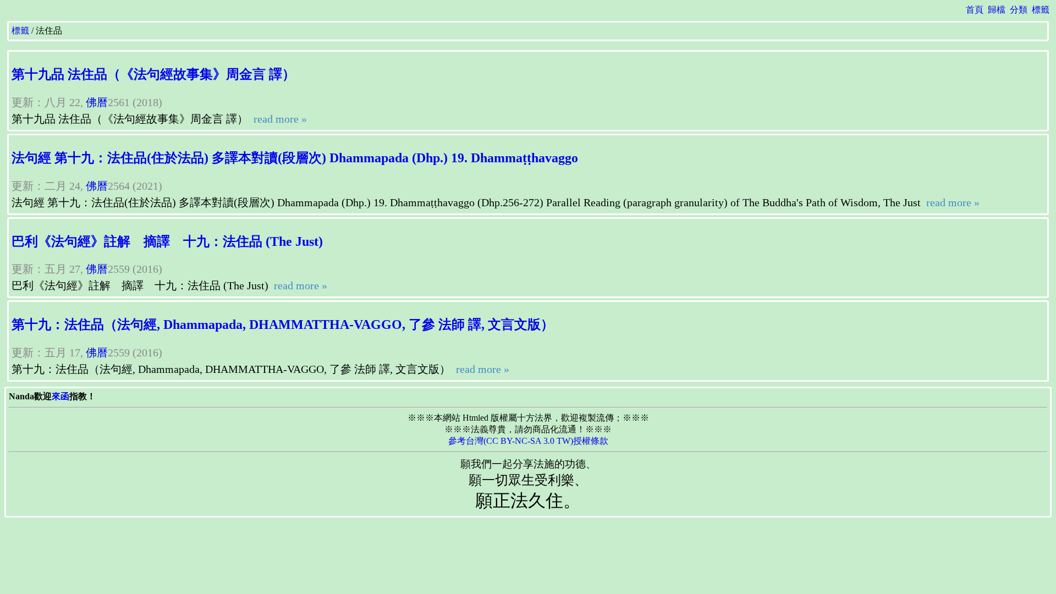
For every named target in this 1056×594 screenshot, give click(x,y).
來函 (60, 396)
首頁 (974, 9)
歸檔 (996, 9)
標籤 (1040, 9)
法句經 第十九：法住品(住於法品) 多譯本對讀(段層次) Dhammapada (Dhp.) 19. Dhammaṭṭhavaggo (295, 158)
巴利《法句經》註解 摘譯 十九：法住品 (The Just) (167, 241)
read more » (279, 119)
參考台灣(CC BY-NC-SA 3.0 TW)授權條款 (528, 441)
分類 (1018, 9)
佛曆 (97, 102)
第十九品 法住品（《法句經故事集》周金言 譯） (153, 74)
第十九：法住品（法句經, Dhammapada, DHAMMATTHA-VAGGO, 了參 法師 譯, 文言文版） (283, 324)
